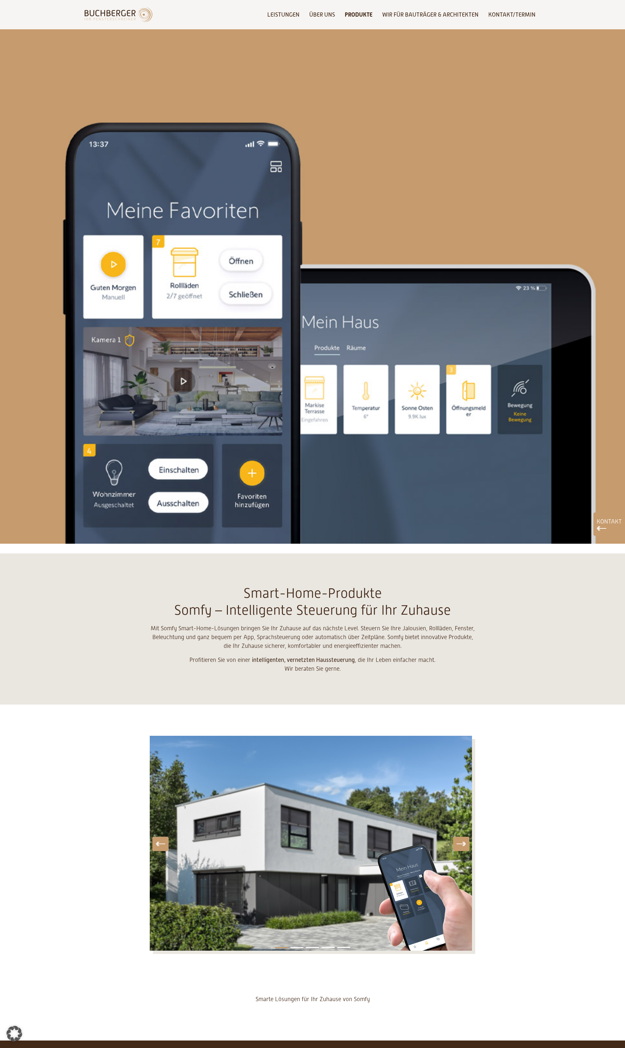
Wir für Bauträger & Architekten (430, 14)
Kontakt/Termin (511, 14)
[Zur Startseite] (118, 14)
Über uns (322, 14)
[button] (14, 1033)
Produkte (358, 14)
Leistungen (283, 14)
